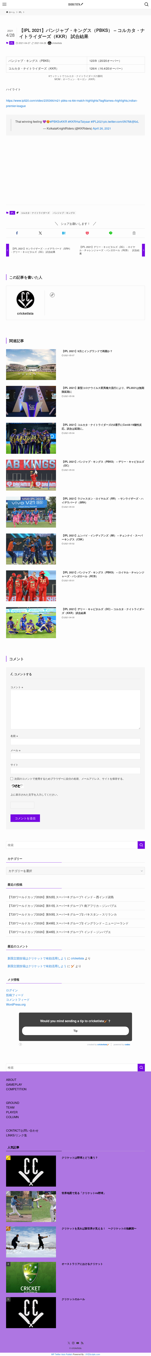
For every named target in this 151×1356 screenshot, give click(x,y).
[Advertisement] (75, 173)
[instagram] (73, 1343)
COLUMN (12, 1117)
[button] (17, 233)
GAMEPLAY (14, 1084)
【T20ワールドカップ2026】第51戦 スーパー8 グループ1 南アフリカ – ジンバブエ (62, 906)
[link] (52, 294)
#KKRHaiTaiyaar (79, 121)
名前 (14, 736)
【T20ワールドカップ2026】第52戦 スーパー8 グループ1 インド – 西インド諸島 (61, 897)
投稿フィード (15, 995)
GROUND (12, 1103)
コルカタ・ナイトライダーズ (35, 212)
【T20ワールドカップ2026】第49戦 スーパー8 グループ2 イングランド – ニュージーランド (68, 923)
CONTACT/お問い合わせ (22, 1130)
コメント (16, 687)
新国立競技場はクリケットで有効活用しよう (37, 958)
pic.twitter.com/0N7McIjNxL (121, 121)
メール (15, 750)
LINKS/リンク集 (16, 1135)
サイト (14, 764)
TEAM (10, 1107)
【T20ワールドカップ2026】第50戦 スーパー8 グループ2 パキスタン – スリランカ (62, 914)
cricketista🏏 (103, 1044)
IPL (11, 42)
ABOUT (11, 1080)
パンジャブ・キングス (64, 212)
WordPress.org (16, 1004)
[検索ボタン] (146, 4)
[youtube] (77, 1343)
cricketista (25, 313)
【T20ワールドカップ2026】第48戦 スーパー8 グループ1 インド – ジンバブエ (59, 932)
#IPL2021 (97, 121)
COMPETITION (16, 1089)
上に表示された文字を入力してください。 (34, 794)
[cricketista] (75, 4)
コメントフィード (18, 999)
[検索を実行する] (141, 845)
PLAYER (12, 1112)
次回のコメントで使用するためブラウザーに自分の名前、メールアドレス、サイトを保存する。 (69, 778)
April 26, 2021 (102, 128)
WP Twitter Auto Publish (61, 1354)
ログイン (12, 990)
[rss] (82, 1343)
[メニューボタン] (4, 4)
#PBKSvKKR (58, 121)
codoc (127, 1044)
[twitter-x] (69, 1343)
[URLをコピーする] (134, 233)
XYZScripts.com (92, 1354)
